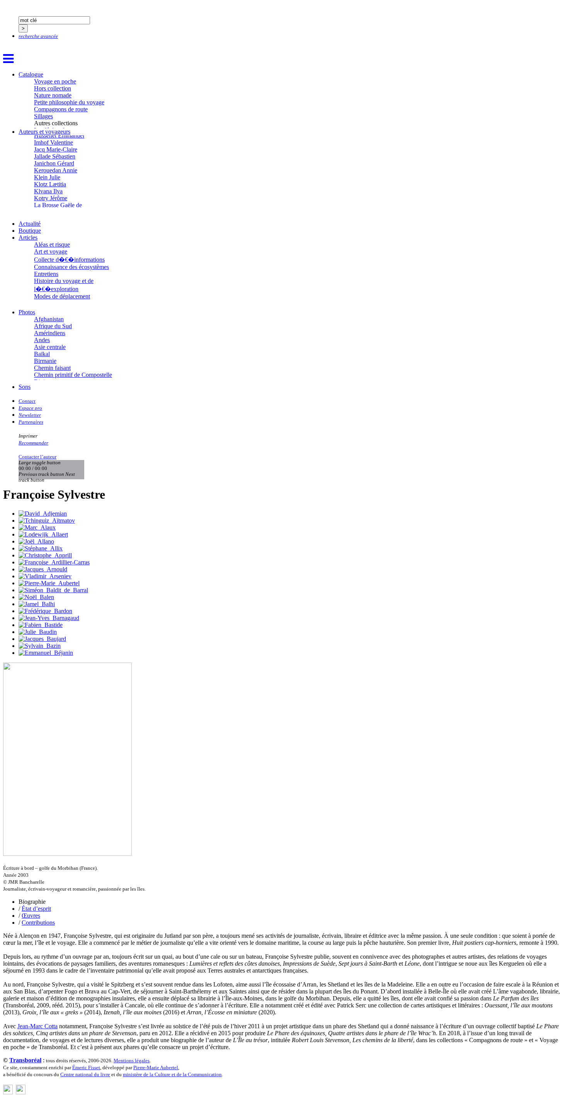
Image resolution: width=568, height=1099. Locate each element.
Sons (25, 386)
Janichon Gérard (54, 163)
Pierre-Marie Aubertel (155, 1067)
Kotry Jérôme (50, 198)
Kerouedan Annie (55, 170)
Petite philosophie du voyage (69, 102)
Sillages (43, 116)
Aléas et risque (52, 244)
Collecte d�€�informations (69, 259)
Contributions (38, 922)
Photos (27, 312)
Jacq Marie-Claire (55, 149)
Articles (28, 237)
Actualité (30, 223)
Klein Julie (47, 177)
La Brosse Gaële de (58, 205)
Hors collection (52, 88)
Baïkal (42, 354)
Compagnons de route (61, 109)
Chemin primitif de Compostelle (73, 374)
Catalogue (31, 74)
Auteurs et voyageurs (44, 131)
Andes (42, 340)
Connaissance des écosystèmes (71, 267)
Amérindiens (49, 333)
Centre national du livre (85, 1074)
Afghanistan (49, 319)
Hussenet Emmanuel (59, 135)
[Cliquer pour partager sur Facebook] (8, 1092)
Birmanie (45, 361)
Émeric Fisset (86, 1067)
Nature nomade (52, 95)
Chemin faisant (52, 368)
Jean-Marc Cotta (37, 1026)
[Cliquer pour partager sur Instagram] (21, 1092)
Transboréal (25, 1060)
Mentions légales (132, 1060)
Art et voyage (50, 251)
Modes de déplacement (62, 296)
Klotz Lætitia (50, 184)
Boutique (30, 230)
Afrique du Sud (53, 326)
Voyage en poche (55, 81)
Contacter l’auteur (37, 457)
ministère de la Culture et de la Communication (172, 1074)
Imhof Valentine (53, 142)
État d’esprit (36, 908)
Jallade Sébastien (54, 156)
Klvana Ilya (48, 191)
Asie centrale (50, 347)
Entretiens (46, 274)
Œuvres (31, 915)
